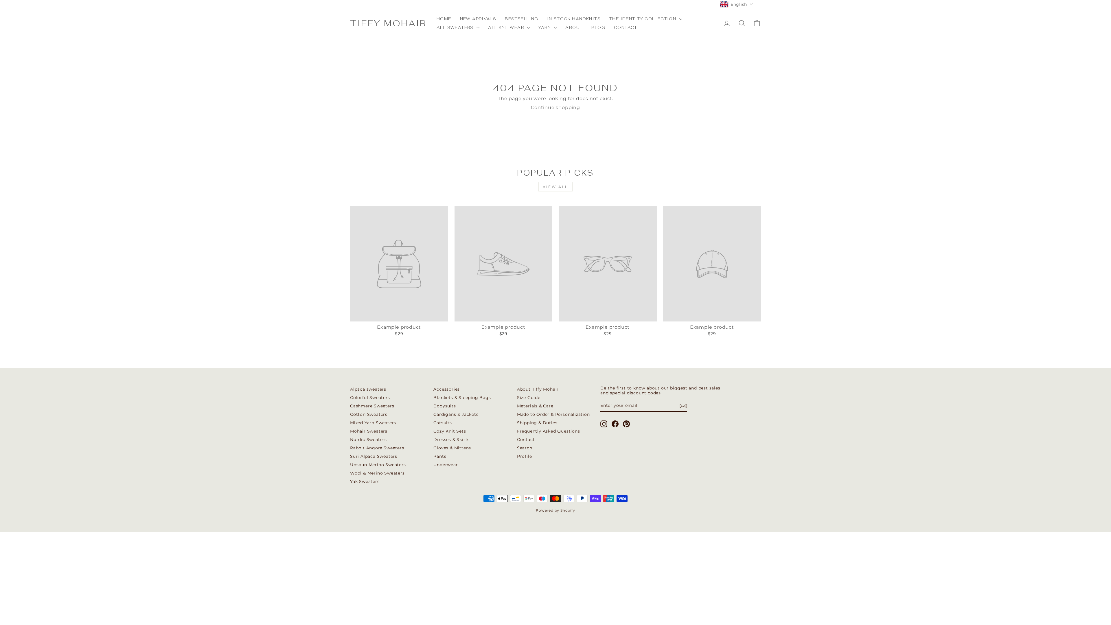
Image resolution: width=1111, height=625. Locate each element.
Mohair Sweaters (368, 431)
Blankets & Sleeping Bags (462, 397)
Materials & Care (535, 406)
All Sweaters (456, 27)
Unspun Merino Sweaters (378, 464)
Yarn (545, 27)
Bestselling (521, 18)
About (574, 27)
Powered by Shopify (555, 510)
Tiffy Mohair (388, 23)
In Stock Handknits (574, 18)
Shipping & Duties (537, 422)
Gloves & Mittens (452, 448)
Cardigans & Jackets (455, 414)
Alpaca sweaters (368, 389)
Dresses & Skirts (451, 439)
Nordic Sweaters (368, 439)
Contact (625, 27)
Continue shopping (555, 107)
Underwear (445, 464)
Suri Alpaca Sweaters (373, 456)
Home (444, 18)
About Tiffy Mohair (538, 389)
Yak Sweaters (365, 481)
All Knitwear (506, 27)
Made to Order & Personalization (553, 414)
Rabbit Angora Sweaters (377, 448)
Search (524, 448)
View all (555, 187)
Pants (439, 456)
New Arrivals (478, 18)
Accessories (446, 389)
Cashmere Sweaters (372, 406)
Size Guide (528, 397)
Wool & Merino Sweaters (377, 473)
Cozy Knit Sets (449, 431)
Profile (524, 456)
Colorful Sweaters (370, 397)
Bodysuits (444, 406)
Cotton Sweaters (368, 414)
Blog (598, 27)
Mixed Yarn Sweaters (373, 422)
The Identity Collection (643, 18)
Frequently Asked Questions (548, 431)
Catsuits (442, 422)
